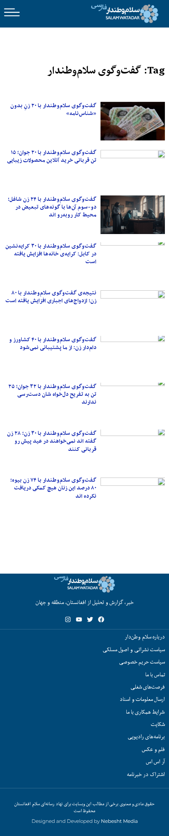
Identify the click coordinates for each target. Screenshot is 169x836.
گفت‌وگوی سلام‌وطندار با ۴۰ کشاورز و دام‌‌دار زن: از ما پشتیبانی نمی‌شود (52, 343)
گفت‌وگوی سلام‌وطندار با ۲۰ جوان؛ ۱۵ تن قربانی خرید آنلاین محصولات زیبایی (51, 156)
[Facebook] (101, 619)
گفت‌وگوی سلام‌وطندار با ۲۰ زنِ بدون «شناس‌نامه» (53, 109)
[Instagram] (67, 619)
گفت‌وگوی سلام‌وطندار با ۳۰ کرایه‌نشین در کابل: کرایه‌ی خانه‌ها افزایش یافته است (50, 254)
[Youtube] (78, 619)
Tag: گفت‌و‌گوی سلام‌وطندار (106, 70)
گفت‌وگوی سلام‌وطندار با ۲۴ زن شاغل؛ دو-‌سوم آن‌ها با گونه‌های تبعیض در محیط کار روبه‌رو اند (52, 207)
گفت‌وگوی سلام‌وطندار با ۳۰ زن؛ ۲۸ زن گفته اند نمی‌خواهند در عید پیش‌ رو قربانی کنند (51, 441)
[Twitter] (90, 619)
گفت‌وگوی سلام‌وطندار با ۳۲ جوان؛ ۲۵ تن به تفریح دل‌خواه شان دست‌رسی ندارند (52, 394)
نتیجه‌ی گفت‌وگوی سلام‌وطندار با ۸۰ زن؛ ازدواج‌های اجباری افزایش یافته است (50, 296)
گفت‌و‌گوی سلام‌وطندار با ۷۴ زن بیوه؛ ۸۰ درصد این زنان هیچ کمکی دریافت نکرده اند (53, 488)
